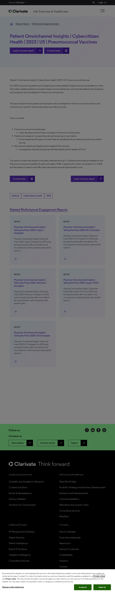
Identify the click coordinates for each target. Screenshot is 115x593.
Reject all (102, 587)
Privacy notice (10, 579)
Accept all (83, 587)
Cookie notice (99, 576)
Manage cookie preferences (13, 587)
